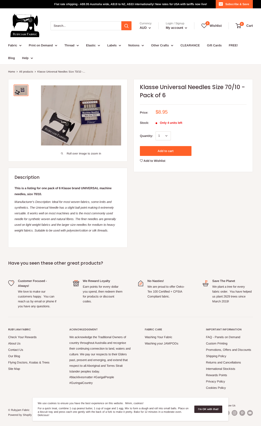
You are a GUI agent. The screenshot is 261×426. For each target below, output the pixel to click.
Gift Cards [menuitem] (214, 45)
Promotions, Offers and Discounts (228, 349)
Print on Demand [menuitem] (41, 45)
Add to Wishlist (154, 160)
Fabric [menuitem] (12, 45)
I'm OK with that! (208, 409)
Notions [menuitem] (133, 45)
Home (11, 71)
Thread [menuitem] (69, 45)
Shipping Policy (216, 356)
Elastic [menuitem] (91, 45)
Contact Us (15, 349)
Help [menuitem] (25, 58)
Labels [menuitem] (112, 45)
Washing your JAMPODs (161, 343)
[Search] (126, 25)
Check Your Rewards (22, 337)
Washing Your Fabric (158, 337)
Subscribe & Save (237, 4)
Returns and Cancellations (223, 362)
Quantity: (146, 136)
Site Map (14, 368)
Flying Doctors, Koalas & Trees (29, 362)
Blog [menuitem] (11, 58)
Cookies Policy (216, 387)
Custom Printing (216, 343)
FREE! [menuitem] (233, 45)
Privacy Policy (215, 381)
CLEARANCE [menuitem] (190, 45)
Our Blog (14, 356)
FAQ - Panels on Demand (223, 337)
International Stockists (220, 368)
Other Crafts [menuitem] (160, 45)
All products (26, 71)
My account (175, 27)
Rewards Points (216, 375)
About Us (14, 343)
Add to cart (166, 151)
